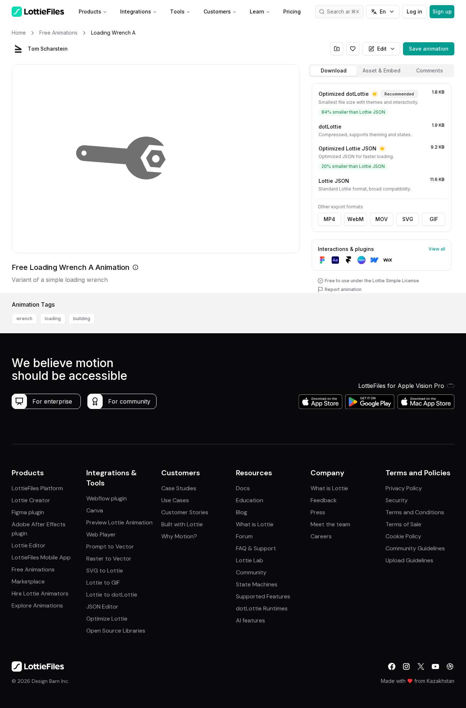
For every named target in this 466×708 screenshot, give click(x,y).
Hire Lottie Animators (40, 593)
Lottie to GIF (103, 582)
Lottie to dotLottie (111, 594)
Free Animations (33, 569)
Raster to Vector (108, 558)
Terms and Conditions (415, 512)
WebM (355, 219)
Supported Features (263, 596)
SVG (407, 219)
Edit (382, 49)
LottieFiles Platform (37, 488)
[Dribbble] (450, 666)
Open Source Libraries (115, 630)
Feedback (324, 500)
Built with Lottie (182, 524)
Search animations (345, 11)
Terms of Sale (403, 524)
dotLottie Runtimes (262, 608)
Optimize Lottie (106, 618)
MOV (381, 219)
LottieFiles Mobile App (41, 557)
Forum (244, 536)
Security (397, 500)
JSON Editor (102, 606)
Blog (241, 512)
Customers (217, 11)
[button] (18, 48)
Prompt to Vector (110, 546)
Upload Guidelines (409, 560)
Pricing (292, 11)
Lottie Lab (249, 560)
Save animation (429, 49)
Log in (414, 11)
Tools (177, 11)
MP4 (329, 219)
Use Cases (175, 500)
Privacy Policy (404, 488)
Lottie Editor (29, 545)
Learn (257, 11)
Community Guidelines (415, 548)
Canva (94, 510)
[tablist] (381, 70)
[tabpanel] (381, 186)
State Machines (256, 584)
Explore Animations (37, 605)
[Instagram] (406, 666)
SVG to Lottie (104, 570)
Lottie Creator (31, 500)
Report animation (343, 289)
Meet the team (330, 524)
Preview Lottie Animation (119, 522)
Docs (243, 488)
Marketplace (28, 581)
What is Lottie (254, 524)
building (81, 318)
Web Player (101, 534)
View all (437, 249)
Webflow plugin (106, 498)
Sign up (442, 11)
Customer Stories (184, 512)
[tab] (333, 71)
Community (251, 572)
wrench (24, 318)
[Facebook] (391, 666)
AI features (250, 620)
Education (249, 500)
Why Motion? (179, 536)
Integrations (135, 11)
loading (53, 318)
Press (318, 512)
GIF (434, 219)
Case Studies (178, 488)
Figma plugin (28, 512)
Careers (321, 536)
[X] (420, 666)
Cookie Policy (403, 536)
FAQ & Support (256, 548)
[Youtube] (435, 666)
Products (90, 11)
